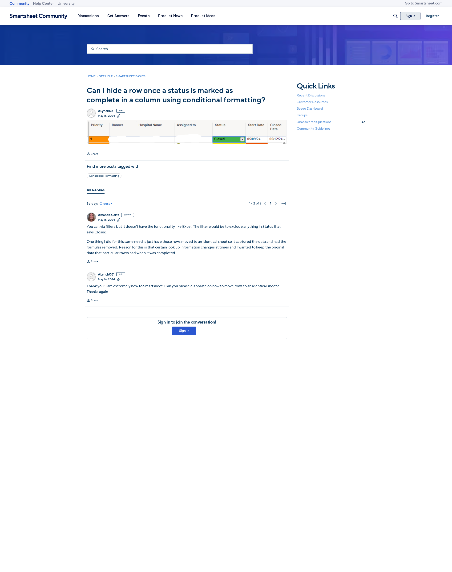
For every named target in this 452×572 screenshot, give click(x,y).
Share (92, 154)
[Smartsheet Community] (38, 16)
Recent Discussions (311, 95)
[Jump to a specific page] (283, 203)
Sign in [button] (184, 330)
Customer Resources (312, 102)
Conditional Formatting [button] (104, 176)
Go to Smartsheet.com (424, 3)
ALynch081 (106, 111)
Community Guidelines (313, 128)
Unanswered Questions (331, 122)
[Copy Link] (118, 116)
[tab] (95, 190)
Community (19, 3)
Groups (302, 115)
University (66, 3)
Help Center (43, 3)
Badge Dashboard (310, 108)
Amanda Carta (108, 215)
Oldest (105, 203)
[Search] (395, 16)
